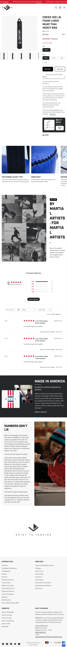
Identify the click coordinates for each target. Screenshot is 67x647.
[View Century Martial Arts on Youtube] (19, 644)
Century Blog (39, 574)
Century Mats (6, 624)
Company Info (7, 562)
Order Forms (39, 571)
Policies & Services (8, 580)
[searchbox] (11, 309)
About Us (5, 565)
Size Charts (38, 588)
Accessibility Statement (9, 568)
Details (44, 76)
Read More (53, 114)
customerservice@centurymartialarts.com (48, 637)
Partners (4, 577)
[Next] (34, 33)
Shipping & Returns (8, 591)
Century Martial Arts (35, 642)
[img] (63, 34)
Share (47, 135)
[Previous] (4, 33)
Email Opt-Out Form (8, 588)
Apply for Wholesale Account (44, 565)
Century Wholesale (8, 612)
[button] (56, 7)
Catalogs (38, 568)
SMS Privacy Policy (8, 585)
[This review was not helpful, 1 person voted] (60, 332)
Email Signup (39, 580)
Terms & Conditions (8, 594)
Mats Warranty (6, 600)
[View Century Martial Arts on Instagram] (3, 644)
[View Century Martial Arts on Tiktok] (7, 644)
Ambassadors (6, 571)
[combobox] (28, 309)
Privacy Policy (6, 583)
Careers (4, 574)
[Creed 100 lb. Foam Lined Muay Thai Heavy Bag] (4, 56)
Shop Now (6, 2)
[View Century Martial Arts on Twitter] (15, 644)
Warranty (5, 597)
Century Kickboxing (8, 621)
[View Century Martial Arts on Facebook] (11, 644)
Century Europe (7, 618)
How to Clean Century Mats (10, 603)
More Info (39, 562)
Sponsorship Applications (43, 585)
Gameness (5, 626)
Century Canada (7, 615)
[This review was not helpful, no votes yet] (60, 349)
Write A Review (33, 299)
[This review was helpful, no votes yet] (57, 332)
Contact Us (38, 577)
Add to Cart (60, 128)
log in (51, 74)
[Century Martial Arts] (7, 7)
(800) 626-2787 (40, 632)
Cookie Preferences (33, 644)
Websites (5, 608)
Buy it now (60, 69)
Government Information (43, 583)
